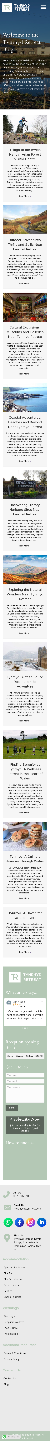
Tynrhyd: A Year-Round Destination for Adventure (25, 681)
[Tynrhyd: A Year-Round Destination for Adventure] (25, 657)
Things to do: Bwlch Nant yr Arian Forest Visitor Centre (25, 154)
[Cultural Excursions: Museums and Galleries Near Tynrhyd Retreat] (25, 307)
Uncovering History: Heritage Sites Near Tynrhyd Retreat (25, 509)
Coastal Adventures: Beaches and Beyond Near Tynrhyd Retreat (25, 422)
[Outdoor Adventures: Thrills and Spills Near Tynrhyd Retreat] (25, 219)
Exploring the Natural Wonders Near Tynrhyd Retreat (25, 594)
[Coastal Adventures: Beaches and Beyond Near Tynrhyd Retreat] (25, 397)
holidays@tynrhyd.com (27, 1208)
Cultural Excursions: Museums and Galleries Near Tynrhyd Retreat (25, 331)
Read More (25, 196)
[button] (43, 7)
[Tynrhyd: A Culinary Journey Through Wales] (25, 836)
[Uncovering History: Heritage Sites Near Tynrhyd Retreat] (25, 484)
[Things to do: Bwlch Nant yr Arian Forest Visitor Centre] (25, 129)
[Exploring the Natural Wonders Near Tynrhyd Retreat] (25, 569)
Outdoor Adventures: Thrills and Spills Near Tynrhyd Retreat (25, 244)
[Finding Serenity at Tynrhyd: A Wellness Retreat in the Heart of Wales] (25, 744)
